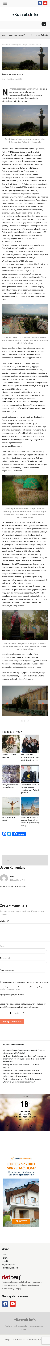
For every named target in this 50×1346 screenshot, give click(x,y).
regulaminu (36, 982)
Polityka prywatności (10, 1268)
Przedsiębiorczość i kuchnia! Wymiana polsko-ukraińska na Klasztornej (30, 757)
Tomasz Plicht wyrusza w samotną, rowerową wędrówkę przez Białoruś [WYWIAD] (30, 789)
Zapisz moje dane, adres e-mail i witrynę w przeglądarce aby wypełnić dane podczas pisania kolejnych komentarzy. (23, 1005)
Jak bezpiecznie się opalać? (9, 818)
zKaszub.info (25, 1319)
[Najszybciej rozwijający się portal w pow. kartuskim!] (25, 14)
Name (2, 946)
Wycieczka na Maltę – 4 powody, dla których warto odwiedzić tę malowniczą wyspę (30, 821)
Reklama (5, 1258)
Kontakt (5, 1261)
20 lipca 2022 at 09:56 (17, 880)
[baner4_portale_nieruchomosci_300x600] (21, 1190)
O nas (4, 1254)
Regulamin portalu (8, 1264)
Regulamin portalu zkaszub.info (16, 1326)
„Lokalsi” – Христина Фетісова (9, 756)
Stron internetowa (7, 970)
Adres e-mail (5, 958)
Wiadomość (4, 921)
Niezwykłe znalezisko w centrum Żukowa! (10, 786)
